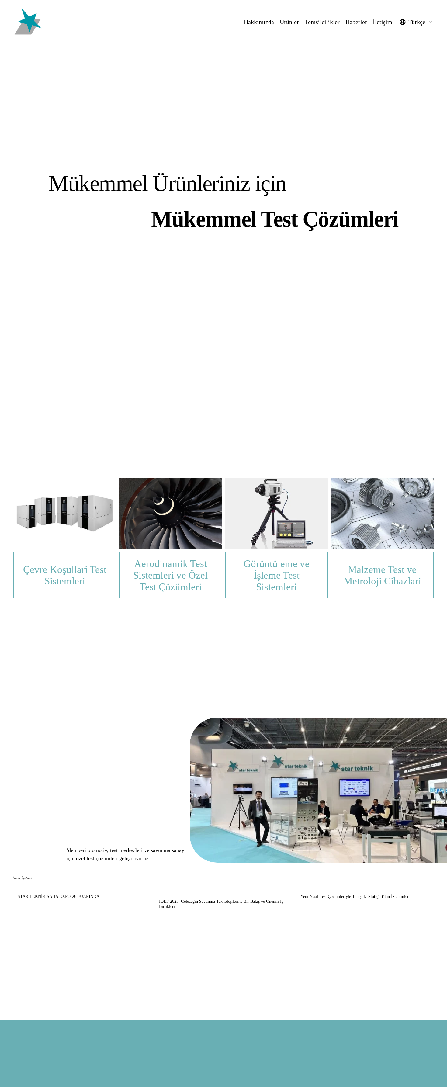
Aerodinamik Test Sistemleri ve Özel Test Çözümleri (170, 575)
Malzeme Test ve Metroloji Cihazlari (382, 575)
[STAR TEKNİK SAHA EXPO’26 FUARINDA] (84, 887)
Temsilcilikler (322, 22)
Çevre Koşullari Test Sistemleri (64, 575)
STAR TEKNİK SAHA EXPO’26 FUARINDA (58, 896)
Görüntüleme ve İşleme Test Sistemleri (277, 575)
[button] (423, 877)
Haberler (356, 22)
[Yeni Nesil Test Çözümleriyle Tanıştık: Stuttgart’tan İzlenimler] (367, 887)
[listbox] (417, 22)
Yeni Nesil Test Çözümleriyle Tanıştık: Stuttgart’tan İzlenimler (354, 896)
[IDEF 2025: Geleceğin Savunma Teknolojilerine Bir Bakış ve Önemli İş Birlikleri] (225, 890)
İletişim (382, 22)
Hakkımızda (259, 22)
